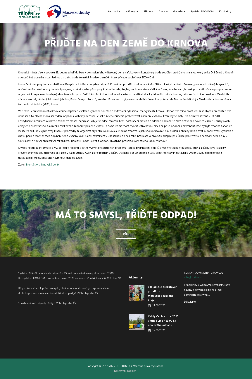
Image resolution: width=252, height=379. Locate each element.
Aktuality (114, 11)
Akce (162, 11)
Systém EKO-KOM (202, 11)
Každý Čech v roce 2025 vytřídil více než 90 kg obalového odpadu (163, 321)
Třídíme (148, 11)
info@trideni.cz (193, 277)
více (126, 234)
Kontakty (225, 11)
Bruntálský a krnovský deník (42, 165)
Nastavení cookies (125, 371)
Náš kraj (130, 11)
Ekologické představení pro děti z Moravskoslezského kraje (163, 294)
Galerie (178, 11)
